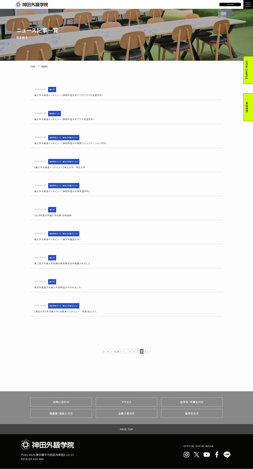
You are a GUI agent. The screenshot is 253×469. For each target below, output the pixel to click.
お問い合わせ (61, 402)
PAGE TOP (126, 429)
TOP (32, 66)
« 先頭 (115, 351)
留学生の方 (192, 413)
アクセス (126, 402)
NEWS (44, 66)
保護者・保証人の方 (61, 413)
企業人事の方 (126, 413)
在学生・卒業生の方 (192, 402)
